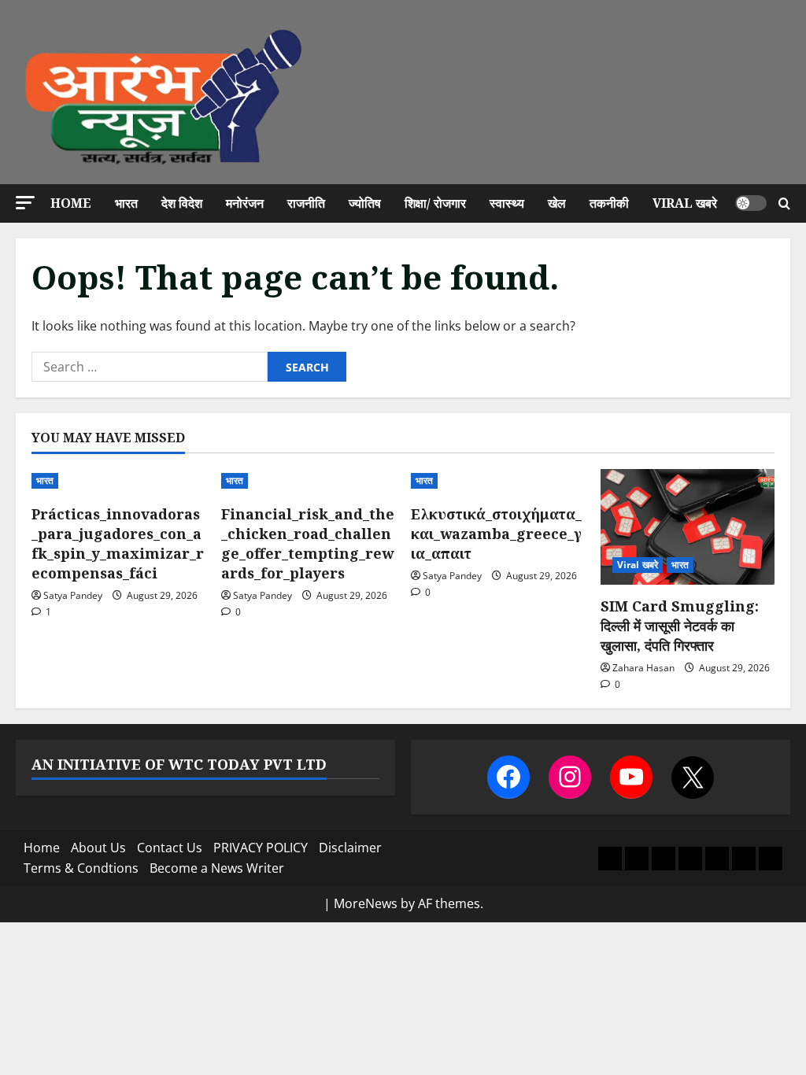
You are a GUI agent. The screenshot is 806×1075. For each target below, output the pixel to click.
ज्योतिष (365, 203)
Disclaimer (350, 847)
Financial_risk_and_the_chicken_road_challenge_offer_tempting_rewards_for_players (307, 543)
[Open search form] (784, 203)
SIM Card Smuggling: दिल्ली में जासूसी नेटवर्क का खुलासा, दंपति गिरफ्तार (680, 626)
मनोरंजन (245, 203)
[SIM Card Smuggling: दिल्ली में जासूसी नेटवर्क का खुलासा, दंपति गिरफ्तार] (688, 527)
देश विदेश (181, 203)
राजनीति (306, 203)
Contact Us (169, 847)
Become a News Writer (217, 868)
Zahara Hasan (643, 667)
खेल (557, 203)
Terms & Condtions (81, 868)
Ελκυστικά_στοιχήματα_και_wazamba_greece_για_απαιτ (496, 533)
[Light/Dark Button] (751, 203)
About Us (98, 847)
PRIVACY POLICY (260, 847)
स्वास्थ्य (507, 203)
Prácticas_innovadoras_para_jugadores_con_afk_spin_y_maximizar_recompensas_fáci (117, 543)
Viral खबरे (685, 203)
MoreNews (365, 903)
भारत (126, 203)
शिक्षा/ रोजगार (435, 203)
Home (70, 203)
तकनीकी (609, 203)
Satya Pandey (72, 595)
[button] (25, 202)
